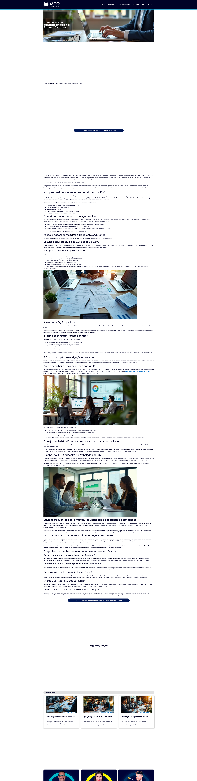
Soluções (136, 4)
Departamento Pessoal (105, 712)
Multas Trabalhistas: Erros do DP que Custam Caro (98, 717)
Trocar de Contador (124, 4)
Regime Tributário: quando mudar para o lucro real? (135, 717)
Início (45, 83)
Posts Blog (51, 83)
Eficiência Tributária (69, 712)
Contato (150, 4)
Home (103, 4)
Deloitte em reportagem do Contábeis (137, 371)
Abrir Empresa (112, 4)
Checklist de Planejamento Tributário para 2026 (61, 717)
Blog (143, 4)
